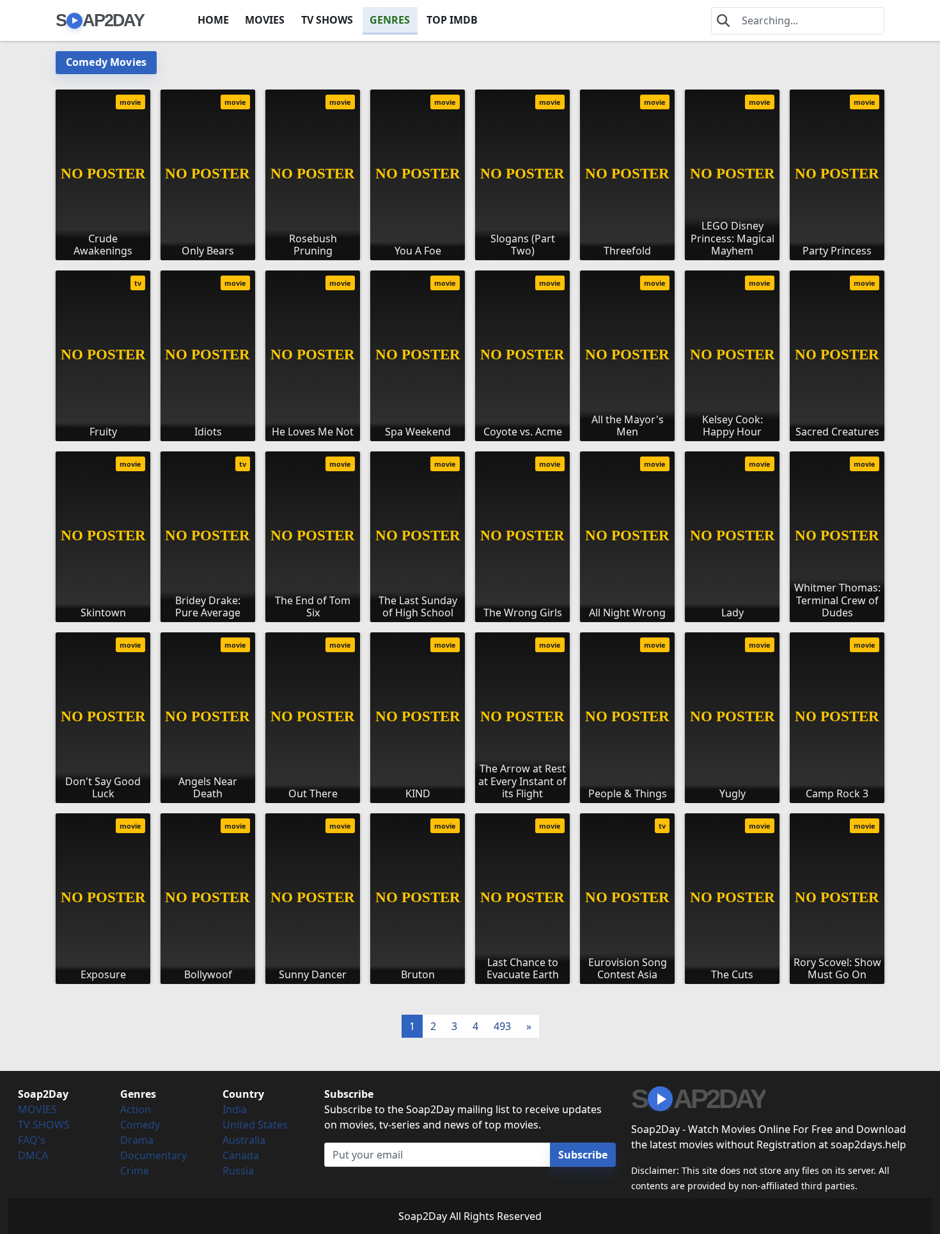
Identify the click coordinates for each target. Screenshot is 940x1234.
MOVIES (265, 20)
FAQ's (31, 1140)
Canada (241, 1155)
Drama (136, 1140)
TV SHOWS (327, 20)
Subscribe (582, 1155)
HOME (213, 20)
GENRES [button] (390, 20)
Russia (238, 1171)
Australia (244, 1140)
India (235, 1109)
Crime (134, 1171)
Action (135, 1109)
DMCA (33, 1155)
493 (502, 1026)
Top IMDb (452, 20)
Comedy (140, 1125)
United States (255, 1125)
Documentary (153, 1155)
